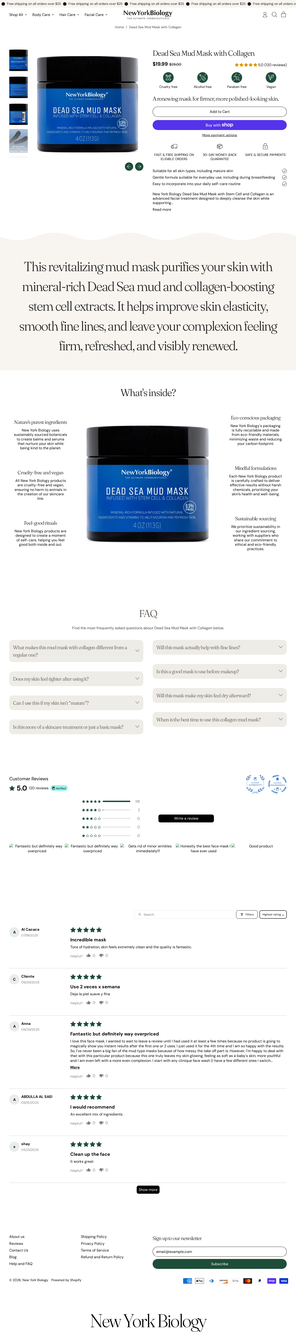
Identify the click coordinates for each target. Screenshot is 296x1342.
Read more (162, 209)
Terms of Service (95, 1250)
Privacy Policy (93, 1243)
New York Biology (35, 1280)
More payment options (219, 135)
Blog (13, 1257)
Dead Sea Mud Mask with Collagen (155, 27)
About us (17, 1236)
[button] (274, 14)
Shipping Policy (94, 1236)
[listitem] (37, 871)
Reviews (16, 1243)
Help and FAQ (20, 1263)
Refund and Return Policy (102, 1257)
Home (119, 27)
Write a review (186, 818)
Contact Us (18, 1250)
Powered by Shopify (66, 1280)
